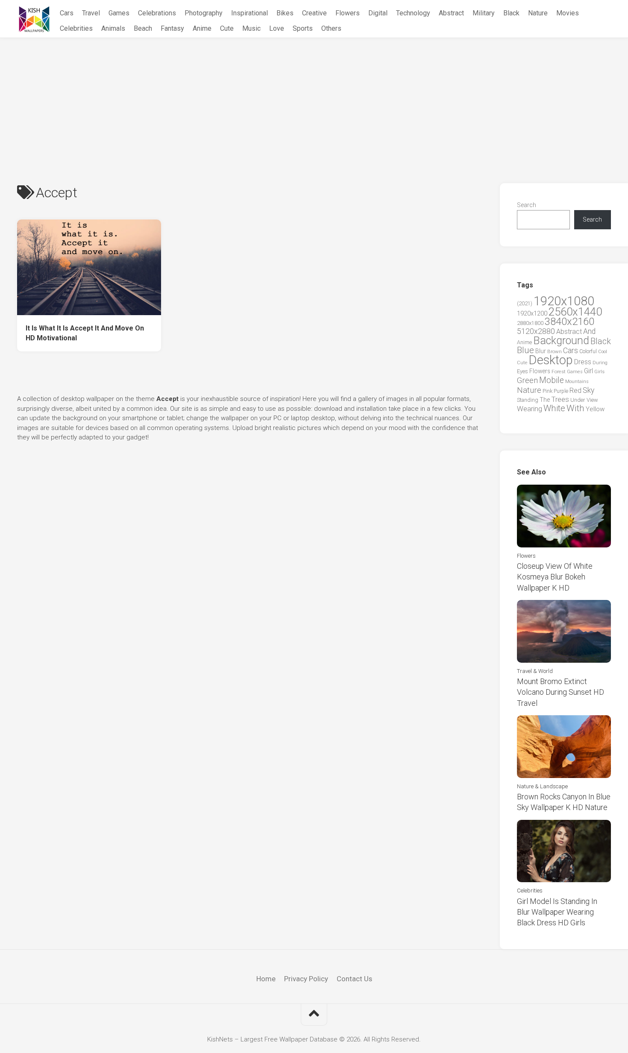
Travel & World (535, 671)
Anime (202, 28)
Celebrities (76, 28)
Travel (91, 13)
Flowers (347, 13)
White (554, 408)
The (545, 399)
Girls (599, 371)
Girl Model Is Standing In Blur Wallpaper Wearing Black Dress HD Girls (557, 912)
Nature (538, 13)
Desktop (550, 360)
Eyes (522, 371)
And (589, 331)
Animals (113, 28)
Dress (582, 362)
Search (526, 205)
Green (527, 380)
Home (266, 978)
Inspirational (249, 13)
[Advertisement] (314, 102)
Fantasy (172, 28)
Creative (314, 13)
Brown (554, 351)
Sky (588, 390)
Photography (204, 13)
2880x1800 (530, 323)
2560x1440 (575, 311)
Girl (588, 371)
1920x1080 (564, 301)
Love (276, 28)
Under (577, 400)
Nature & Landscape (542, 786)
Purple (561, 391)
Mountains (577, 381)
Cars (66, 13)
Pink (547, 391)
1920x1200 (532, 313)
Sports (303, 28)
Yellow (595, 409)
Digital (377, 13)
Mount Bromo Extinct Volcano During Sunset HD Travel (560, 692)
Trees (560, 399)
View (592, 400)
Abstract (451, 13)
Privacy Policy (306, 978)
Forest (559, 371)
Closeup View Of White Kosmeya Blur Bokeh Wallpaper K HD (555, 577)
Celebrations (157, 13)
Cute (227, 28)
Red (575, 390)
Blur (540, 351)
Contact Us (354, 978)
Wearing (529, 409)
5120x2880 (536, 331)
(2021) (524, 303)
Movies (567, 13)
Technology (413, 13)
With (575, 408)
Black (511, 13)
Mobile (551, 380)
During (600, 363)
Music (251, 28)
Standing (527, 400)
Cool (602, 351)
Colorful (588, 351)
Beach (143, 28)
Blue (525, 350)
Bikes (284, 13)
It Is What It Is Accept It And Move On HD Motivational (85, 333)
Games (119, 13)
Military (483, 13)
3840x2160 (569, 322)
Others (331, 28)
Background (561, 340)
